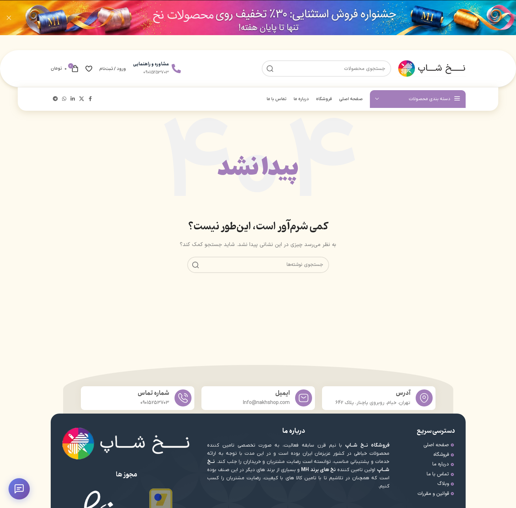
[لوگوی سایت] (432, 68)
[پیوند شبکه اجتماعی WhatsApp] (64, 99)
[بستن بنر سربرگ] (9, 17)
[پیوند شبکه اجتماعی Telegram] (55, 99)
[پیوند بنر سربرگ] (258, 17)
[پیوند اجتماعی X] (81, 99)
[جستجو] (195, 265)
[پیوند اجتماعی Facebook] (90, 99)
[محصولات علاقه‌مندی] (89, 68)
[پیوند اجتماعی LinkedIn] (72, 99)
